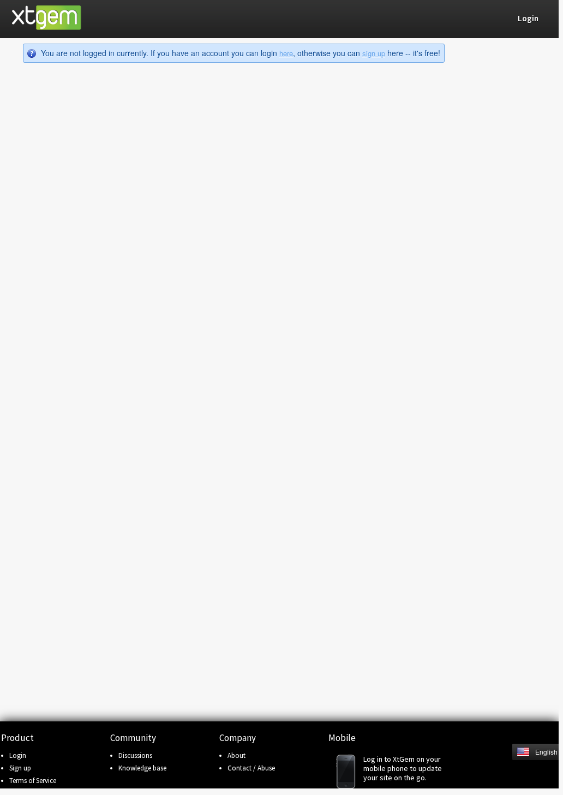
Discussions (135, 755)
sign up (373, 53)
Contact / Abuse (251, 768)
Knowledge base (142, 768)
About (236, 755)
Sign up (20, 768)
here (286, 53)
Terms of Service (32, 780)
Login (17, 755)
